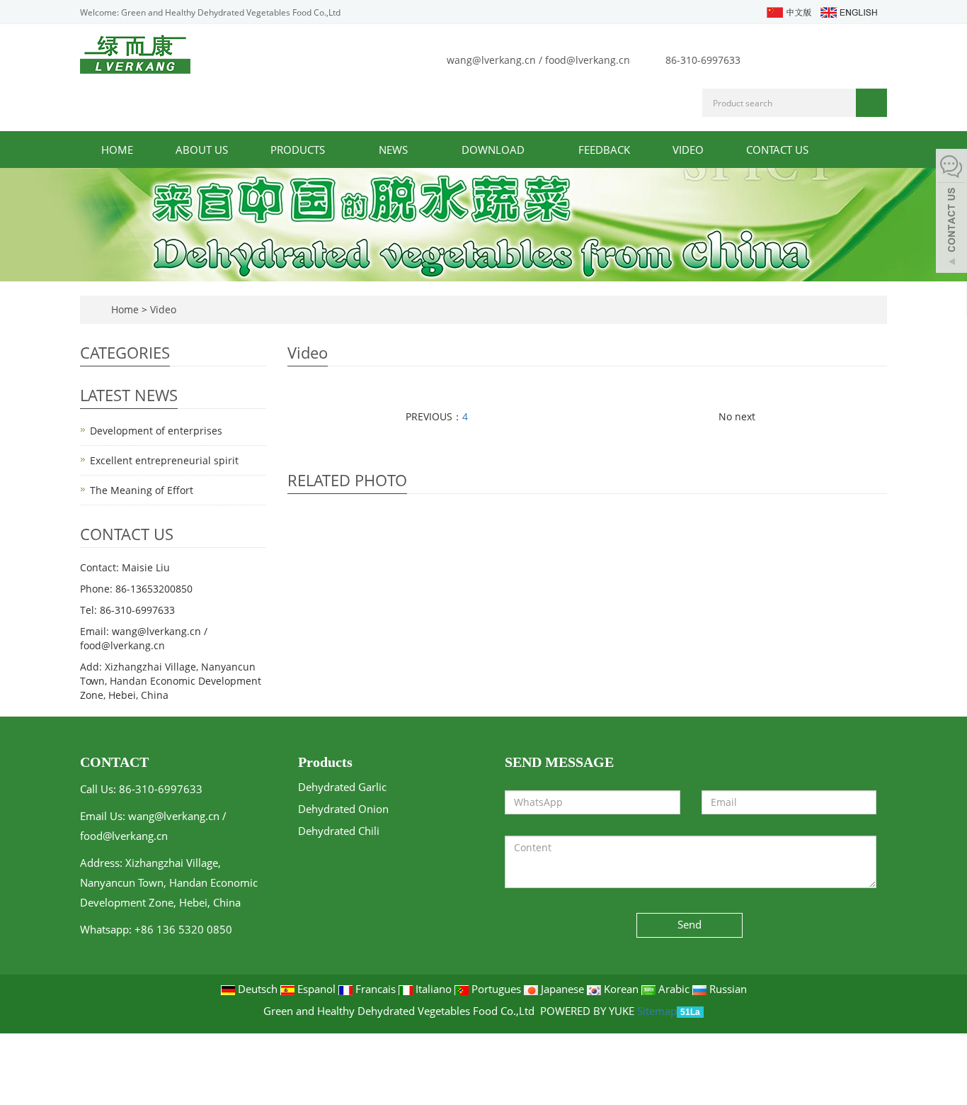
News (395, 149)
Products (299, 149)
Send (689, 924)
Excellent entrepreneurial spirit (164, 460)
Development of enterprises (156, 430)
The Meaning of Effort (141, 490)
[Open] (951, 212)
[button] (332, 149)
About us (202, 149)
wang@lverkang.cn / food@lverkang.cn (538, 60)
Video (688, 149)
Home (117, 149)
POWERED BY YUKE (588, 1011)
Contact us (777, 149)
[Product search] (871, 103)
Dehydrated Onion (343, 809)
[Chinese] (788, 11)
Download (494, 149)
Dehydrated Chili (338, 831)
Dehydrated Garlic (342, 787)
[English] (848, 11)
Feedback (604, 149)
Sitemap (657, 1011)
